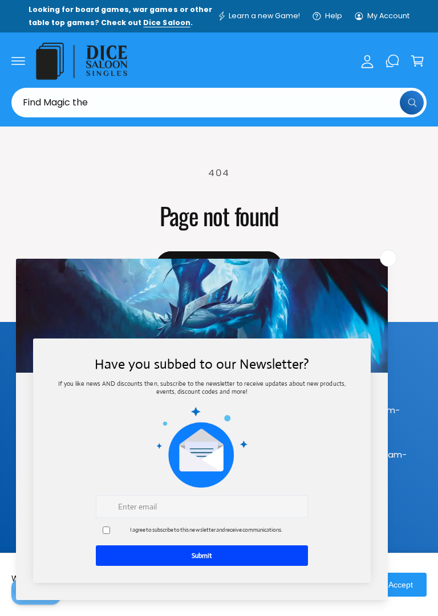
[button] (18, 61)
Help (333, 16)
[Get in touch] (392, 61)
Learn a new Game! (264, 16)
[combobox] (219, 102)
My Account (388, 16)
